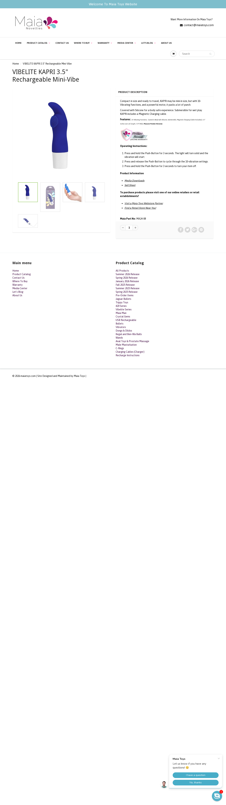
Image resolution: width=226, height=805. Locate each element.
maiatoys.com (28, 376)
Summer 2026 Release (127, 274)
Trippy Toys (122, 302)
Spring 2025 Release (127, 291)
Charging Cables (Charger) (130, 351)
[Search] (210, 54)
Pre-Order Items (124, 295)
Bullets (119, 323)
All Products (122, 270)
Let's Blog (147, 43)
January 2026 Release (127, 281)
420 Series (121, 306)
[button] (217, 796)
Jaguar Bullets (123, 298)
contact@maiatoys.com (199, 25)
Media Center (125, 43)
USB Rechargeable (126, 320)
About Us (166, 43)
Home (18, 43)
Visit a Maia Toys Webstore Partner (143, 203)
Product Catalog (37, 43)
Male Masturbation (126, 344)
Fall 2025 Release (125, 284)
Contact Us (62, 43)
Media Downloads (134, 180)
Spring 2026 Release (127, 277)
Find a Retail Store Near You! (140, 207)
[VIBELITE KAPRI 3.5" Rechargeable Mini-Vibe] (61, 135)
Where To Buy (82, 43)
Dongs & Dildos (124, 330)
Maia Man (121, 313)
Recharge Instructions (127, 355)
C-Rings (120, 348)
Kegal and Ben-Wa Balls (129, 334)
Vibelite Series (124, 309)
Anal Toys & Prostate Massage (132, 341)
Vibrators (121, 327)
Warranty (103, 43)
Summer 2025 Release (127, 288)
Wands (119, 337)
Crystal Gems (123, 316)
